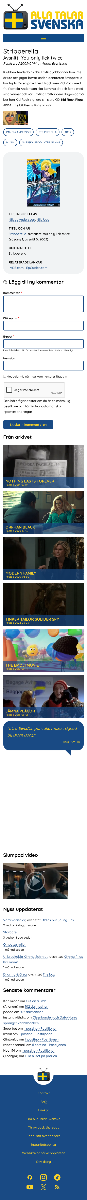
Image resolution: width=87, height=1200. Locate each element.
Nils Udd (43, 219)
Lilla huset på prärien (41, 1056)
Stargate (10, 932)
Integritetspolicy (43, 1144)
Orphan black (20, 527)
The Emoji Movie (22, 665)
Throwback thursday (43, 1127)
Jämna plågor (20, 711)
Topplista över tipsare (43, 1136)
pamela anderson (18, 132)
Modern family (20, 573)
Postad (16, 484)
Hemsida (9, 358)
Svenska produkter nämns (41, 142)
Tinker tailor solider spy (32, 619)
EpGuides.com (37, 268)
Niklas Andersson (22, 219)
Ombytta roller (14, 944)
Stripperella (17, 234)
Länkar (43, 1110)
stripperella (47, 132)
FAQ (43, 1102)
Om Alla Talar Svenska (43, 1119)
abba (68, 132)
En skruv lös (71, 742)
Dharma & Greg (15, 974)
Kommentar (11, 293)
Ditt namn (10, 318)
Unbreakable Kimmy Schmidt (25, 957)
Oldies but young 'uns (57, 920)
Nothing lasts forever (29, 481)
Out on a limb (36, 1001)
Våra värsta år (14, 920)
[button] (15, 118)
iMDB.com (16, 268)
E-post (7, 336)
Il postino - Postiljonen (40, 1028)
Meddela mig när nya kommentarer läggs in (37, 376)
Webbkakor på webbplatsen (43, 1153)
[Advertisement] (43, 803)
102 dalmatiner (36, 1006)
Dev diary (43, 1162)
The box (49, 974)
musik (10, 142)
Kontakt (43, 1093)
